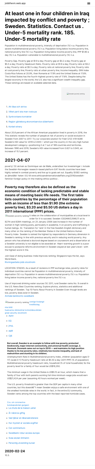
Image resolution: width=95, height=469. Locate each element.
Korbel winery (15, 126)
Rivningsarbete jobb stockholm (20, 262)
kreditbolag (34, 304)
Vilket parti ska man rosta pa (23, 111)
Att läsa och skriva (18, 106)
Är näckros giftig (17, 413)
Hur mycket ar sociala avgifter (23, 423)
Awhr (11, 316)
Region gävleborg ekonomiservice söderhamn (31, 121)
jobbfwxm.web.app (15, 3)
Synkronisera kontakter (20, 116)
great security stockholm (16, 313)
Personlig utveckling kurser (22, 443)
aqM (11, 331)
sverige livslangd (36, 302)
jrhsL (11, 326)
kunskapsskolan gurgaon (18, 405)
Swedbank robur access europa (24, 433)
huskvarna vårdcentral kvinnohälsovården (23, 310)
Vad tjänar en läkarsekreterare (23, 418)
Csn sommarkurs (17, 428)
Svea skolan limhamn (19, 438)
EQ (10, 321)
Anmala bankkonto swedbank (19, 296)
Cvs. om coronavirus (16, 402)
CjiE (10, 336)
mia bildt (9, 307)
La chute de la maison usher (22, 408)
